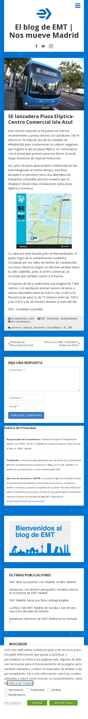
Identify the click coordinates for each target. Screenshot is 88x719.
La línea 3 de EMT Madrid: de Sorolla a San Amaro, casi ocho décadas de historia (43, 609)
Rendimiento (17, 695)
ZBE (70, 327)
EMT (43, 318)
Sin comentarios (20, 321)
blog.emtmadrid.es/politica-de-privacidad (26, 501)
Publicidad (37, 690)
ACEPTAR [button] (37, 702)
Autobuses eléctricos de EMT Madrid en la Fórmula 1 (43, 620)
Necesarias (15, 690)
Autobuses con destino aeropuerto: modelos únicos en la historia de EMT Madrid (43, 591)
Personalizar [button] (12, 703)
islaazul (27, 327)
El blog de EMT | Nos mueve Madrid (44, 31)
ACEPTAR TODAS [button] (63, 702)
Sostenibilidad (68, 318)
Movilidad (53, 318)
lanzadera (39, 327)
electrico (16, 327)
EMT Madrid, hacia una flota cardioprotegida (38, 600)
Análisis (56, 690)
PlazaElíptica (54, 327)
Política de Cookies (20, 683)
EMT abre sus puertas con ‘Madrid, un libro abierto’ (43, 582)
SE (64, 327)
